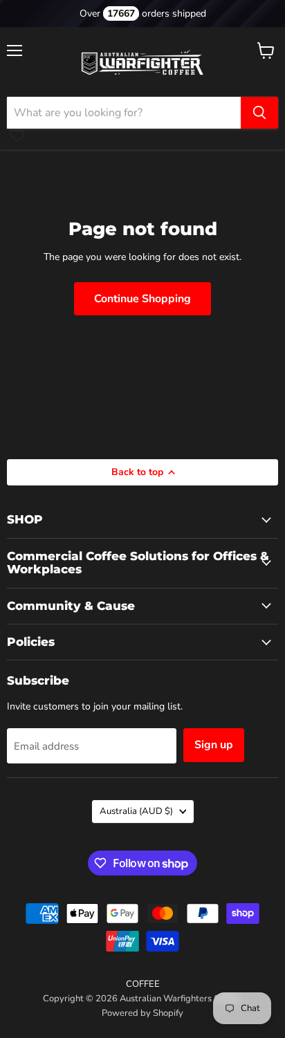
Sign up (213, 744)
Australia (136, 811)
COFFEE (143, 984)
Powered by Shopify (142, 1013)
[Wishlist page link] (17, 135)
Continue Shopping (142, 298)
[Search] (259, 113)
